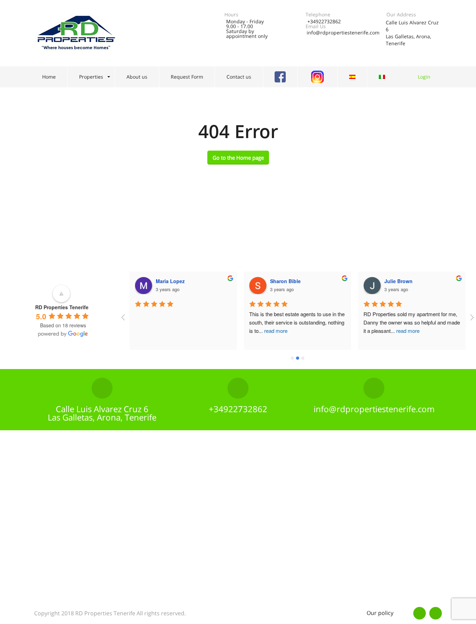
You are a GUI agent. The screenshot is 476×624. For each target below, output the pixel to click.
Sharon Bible (285, 281)
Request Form (187, 76)
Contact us (239, 76)
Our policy (380, 613)
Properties (91, 76)
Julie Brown (398, 281)
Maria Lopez (170, 281)
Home (49, 76)
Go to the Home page (238, 157)
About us (136, 76)
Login (424, 76)
